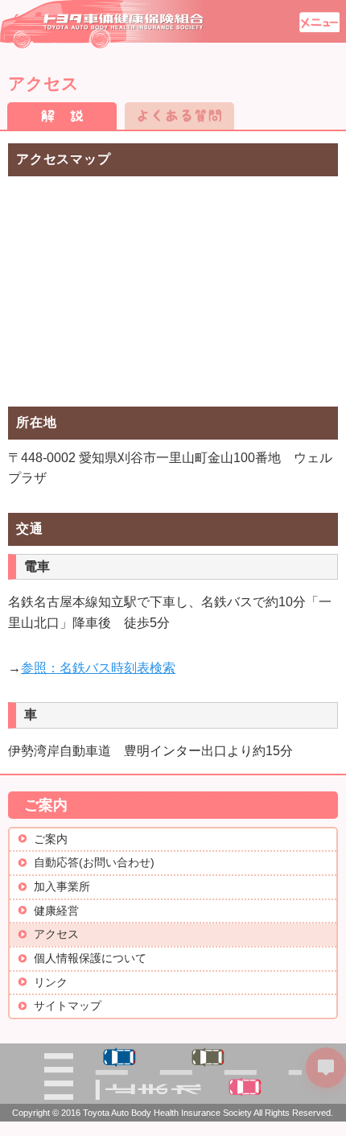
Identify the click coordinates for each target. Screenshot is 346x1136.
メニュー (319, 22)
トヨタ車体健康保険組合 (102, 24)
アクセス (56, 934)
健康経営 (56, 911)
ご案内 (51, 839)
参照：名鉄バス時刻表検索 (98, 668)
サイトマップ (67, 1006)
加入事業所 (62, 887)
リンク (51, 983)
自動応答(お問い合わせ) (94, 863)
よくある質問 (179, 116)
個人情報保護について (90, 958)
